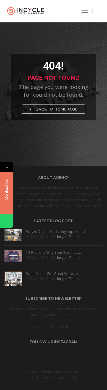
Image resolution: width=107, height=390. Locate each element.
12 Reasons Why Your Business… (53, 252)
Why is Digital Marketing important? (55, 231)
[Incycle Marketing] (25, 10)
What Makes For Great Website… (53, 273)
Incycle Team (68, 236)
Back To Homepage (56, 109)
